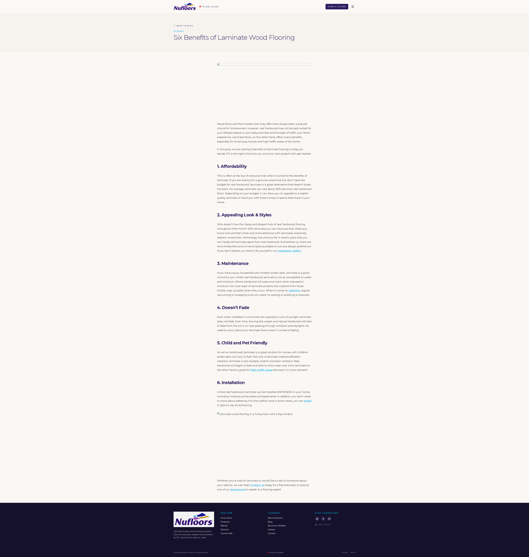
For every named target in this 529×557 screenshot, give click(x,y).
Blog (270, 522)
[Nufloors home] (185, 6)
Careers (271, 529)
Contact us (257, 485)
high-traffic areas (261, 370)
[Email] (329, 519)
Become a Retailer (277, 525)
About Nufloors (275, 518)
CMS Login (324, 524)
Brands (224, 525)
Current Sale (227, 533)
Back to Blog (185, 26)
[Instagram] (317, 519)
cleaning (294, 290)
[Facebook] (323, 519)
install (307, 400)
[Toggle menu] (352, 6)
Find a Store (337, 6)
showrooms (237, 489)
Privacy (345, 552)
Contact (272, 533)
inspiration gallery (289, 250)
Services (225, 529)
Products (225, 522)
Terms (353, 552)
